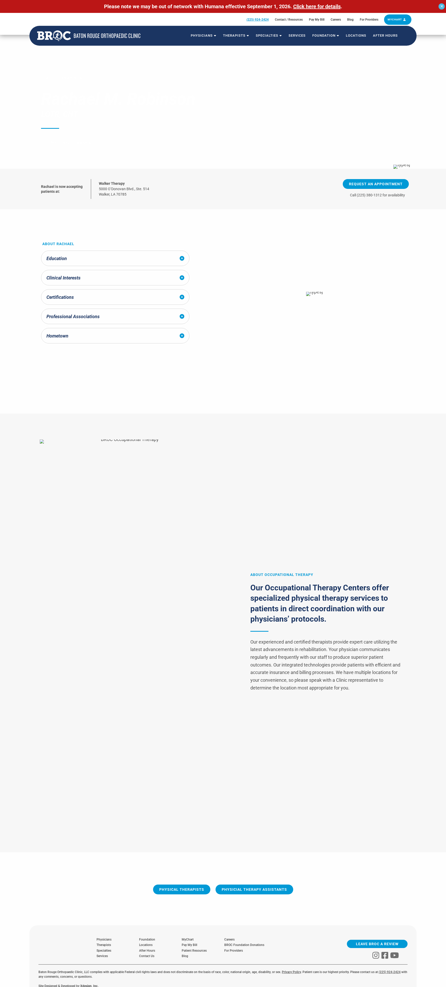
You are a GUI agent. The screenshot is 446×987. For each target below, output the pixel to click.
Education (56, 258)
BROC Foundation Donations (244, 945)
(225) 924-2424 (390, 972)
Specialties (104, 950)
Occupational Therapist (67, 143)
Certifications (60, 297)
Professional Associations (73, 316)
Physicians (104, 939)
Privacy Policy (291, 972)
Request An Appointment (376, 184)
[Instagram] (376, 955)
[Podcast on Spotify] (404, 955)
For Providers (233, 950)
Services (102, 956)
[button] (214, 36)
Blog (185, 956)
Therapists (104, 945)
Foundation (147, 939)
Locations (146, 945)
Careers (229, 939)
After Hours (147, 950)
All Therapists (64, 78)
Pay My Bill (189, 945)
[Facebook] (385, 955)
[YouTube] (394, 955)
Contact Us (146, 956)
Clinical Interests (63, 277)
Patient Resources (195, 950)
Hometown (57, 336)
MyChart (188, 939)
